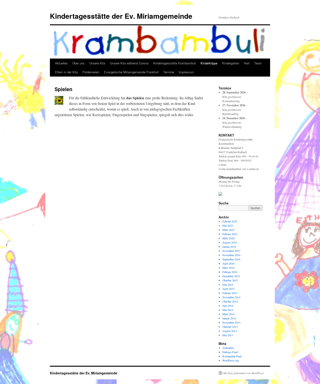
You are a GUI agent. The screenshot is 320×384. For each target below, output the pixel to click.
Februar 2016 (229, 272)
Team (258, 63)
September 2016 (231, 259)
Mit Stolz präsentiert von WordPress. (243, 373)
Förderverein (90, 72)
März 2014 (228, 314)
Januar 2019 (229, 246)
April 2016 (228, 263)
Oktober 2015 (230, 280)
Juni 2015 (227, 284)
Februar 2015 (229, 293)
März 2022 (228, 230)
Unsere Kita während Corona (129, 63)
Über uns (78, 63)
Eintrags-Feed (230, 352)
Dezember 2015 (231, 276)
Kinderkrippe (209, 63)
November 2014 (231, 297)
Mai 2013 (227, 335)
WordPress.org (230, 360)
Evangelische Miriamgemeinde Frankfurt (131, 72)
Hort (246, 63)
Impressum (186, 72)
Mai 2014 (227, 310)
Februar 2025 (229, 221)
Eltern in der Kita (66, 72)
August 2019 (229, 242)
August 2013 (229, 331)
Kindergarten (230, 63)
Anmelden (228, 348)
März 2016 (228, 268)
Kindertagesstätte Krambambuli (174, 63)
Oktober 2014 (230, 301)
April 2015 (228, 289)
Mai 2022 (227, 225)
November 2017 (231, 251)
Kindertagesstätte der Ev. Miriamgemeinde (121, 16)
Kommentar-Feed (232, 356)
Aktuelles (61, 63)
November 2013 (231, 322)
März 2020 (228, 238)
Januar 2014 (229, 318)
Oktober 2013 (230, 327)
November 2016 (231, 255)
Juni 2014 (227, 305)
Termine (168, 72)
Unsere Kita (97, 63)
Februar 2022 (229, 234)
